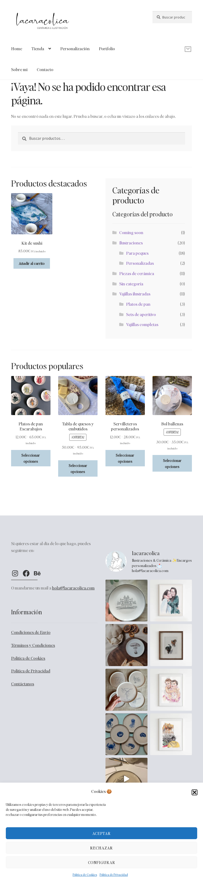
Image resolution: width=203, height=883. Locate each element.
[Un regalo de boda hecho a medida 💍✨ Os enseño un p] (126, 601)
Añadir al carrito (32, 263)
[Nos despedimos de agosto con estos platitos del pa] (126, 734)
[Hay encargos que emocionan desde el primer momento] (171, 734)
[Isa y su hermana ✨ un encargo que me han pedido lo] (171, 601)
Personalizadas (140, 263)
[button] (194, 792)
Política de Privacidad (114, 875)
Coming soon (131, 232)
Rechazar (101, 848)
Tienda (37, 48)
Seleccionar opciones (30, 458)
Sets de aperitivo (141, 314)
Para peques (137, 253)
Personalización (75, 48)
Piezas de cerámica (136, 273)
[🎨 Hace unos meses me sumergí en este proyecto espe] (126, 779)
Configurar (101, 862)
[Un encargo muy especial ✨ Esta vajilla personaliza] (126, 690)
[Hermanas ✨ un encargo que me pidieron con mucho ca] (171, 690)
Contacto (45, 69)
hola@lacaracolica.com (73, 588)
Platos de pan (138, 304)
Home (16, 48)
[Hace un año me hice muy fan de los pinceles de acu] (171, 645)
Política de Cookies (85, 875)
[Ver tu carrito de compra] (172, 45)
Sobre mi (19, 69)
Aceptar (101, 833)
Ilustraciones (131, 242)
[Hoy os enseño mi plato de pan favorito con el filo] (126, 645)
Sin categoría (131, 283)
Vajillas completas (142, 324)
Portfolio (107, 48)
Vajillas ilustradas (134, 293)
